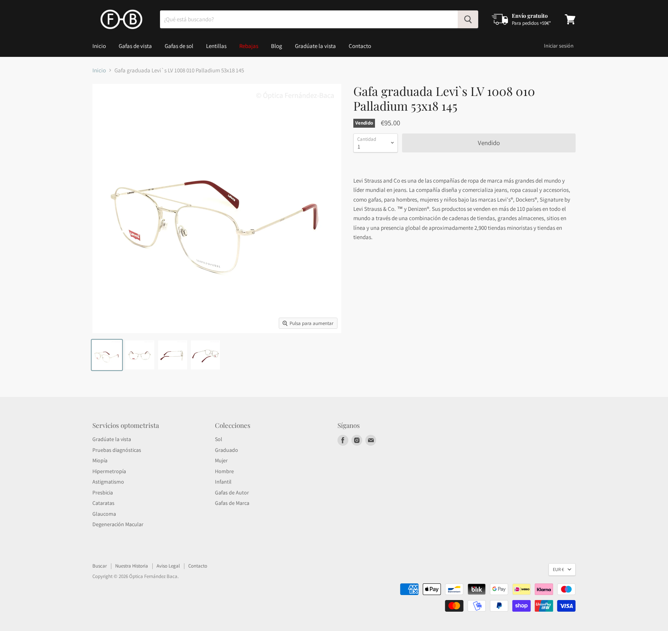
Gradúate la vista (315, 46)
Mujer (221, 460)
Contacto (360, 46)
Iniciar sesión (559, 45)
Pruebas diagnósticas (116, 449)
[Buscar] (468, 19)
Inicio (99, 46)
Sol (218, 439)
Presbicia (102, 492)
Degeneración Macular (117, 524)
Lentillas (216, 46)
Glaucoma (104, 513)
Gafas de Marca (232, 502)
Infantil (223, 481)
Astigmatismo (108, 481)
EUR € (558, 569)
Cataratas (103, 502)
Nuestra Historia (131, 566)
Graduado (226, 449)
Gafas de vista (135, 46)
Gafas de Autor (232, 492)
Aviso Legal (168, 566)
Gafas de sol (179, 46)
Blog (276, 46)
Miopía (99, 460)
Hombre (224, 471)
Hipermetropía (109, 471)
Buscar (99, 566)
